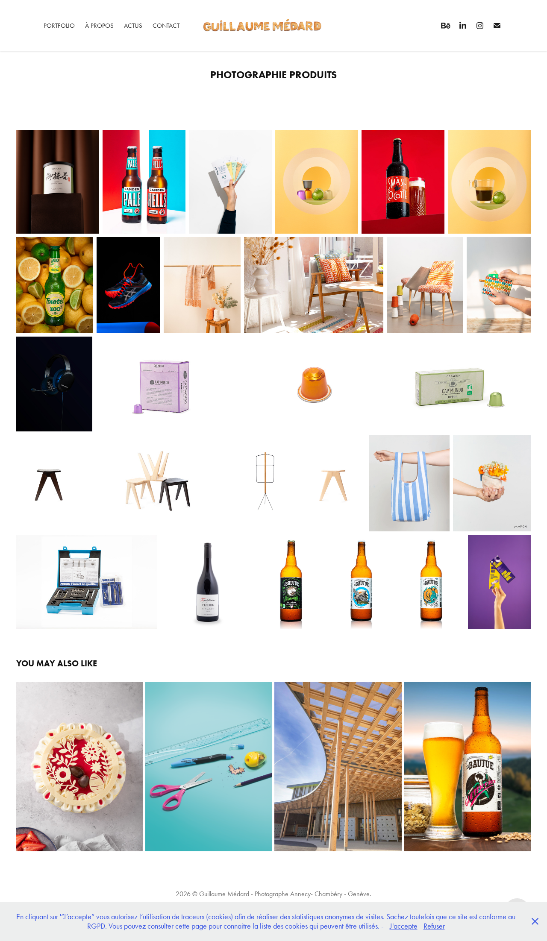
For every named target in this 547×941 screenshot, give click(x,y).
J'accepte (404, 926)
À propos (99, 25)
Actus (133, 25)
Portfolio (59, 25)
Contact (166, 25)
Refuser (434, 926)
